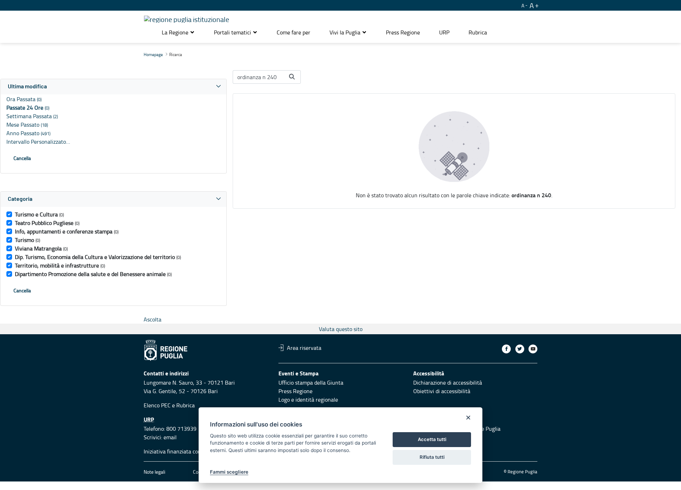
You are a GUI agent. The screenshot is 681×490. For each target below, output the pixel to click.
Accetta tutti (432, 439)
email (170, 437)
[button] (178, 32)
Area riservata (304, 348)
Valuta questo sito (340, 329)
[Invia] (292, 76)
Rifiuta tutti (432, 457)
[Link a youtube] (532, 349)
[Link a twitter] (519, 349)
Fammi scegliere (229, 472)
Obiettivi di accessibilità (441, 391)
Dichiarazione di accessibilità (447, 382)
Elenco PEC (157, 405)
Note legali (154, 471)
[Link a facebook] (506, 349)
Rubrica (185, 405)
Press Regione (295, 391)
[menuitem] (293, 32)
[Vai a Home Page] (186, 18)
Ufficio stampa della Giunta (310, 382)
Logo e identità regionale (308, 399)
